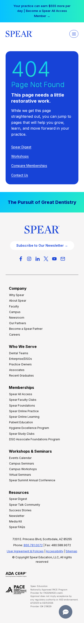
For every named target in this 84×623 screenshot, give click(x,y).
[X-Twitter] (46, 258)
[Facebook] (20, 258)
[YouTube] (54, 258)
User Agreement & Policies (25, 551)
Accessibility (54, 551)
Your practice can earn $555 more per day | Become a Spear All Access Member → (42, 11)
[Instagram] (29, 258)
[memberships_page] (42, 202)
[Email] (62, 258)
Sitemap (71, 551)
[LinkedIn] (37, 258)
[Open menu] (73, 34)
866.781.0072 (33, 545)
